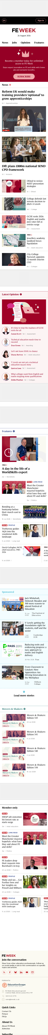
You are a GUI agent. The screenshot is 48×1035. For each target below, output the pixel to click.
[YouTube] (27, 972)
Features (39, 42)
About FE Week (8, 1026)
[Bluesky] (15, 972)
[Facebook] (10, 972)
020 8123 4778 (11, 996)
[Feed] (4, 972)
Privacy (5, 1014)
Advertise (6, 1029)
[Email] (32, 972)
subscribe (24, 76)
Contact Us (6, 1011)
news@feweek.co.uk (12, 999)
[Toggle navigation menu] (4, 20)
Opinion (25, 42)
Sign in (41, 20)
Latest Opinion (10, 294)
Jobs (14, 42)
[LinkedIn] (21, 972)
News (5, 42)
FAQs (4, 1017)
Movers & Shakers (12, 709)
